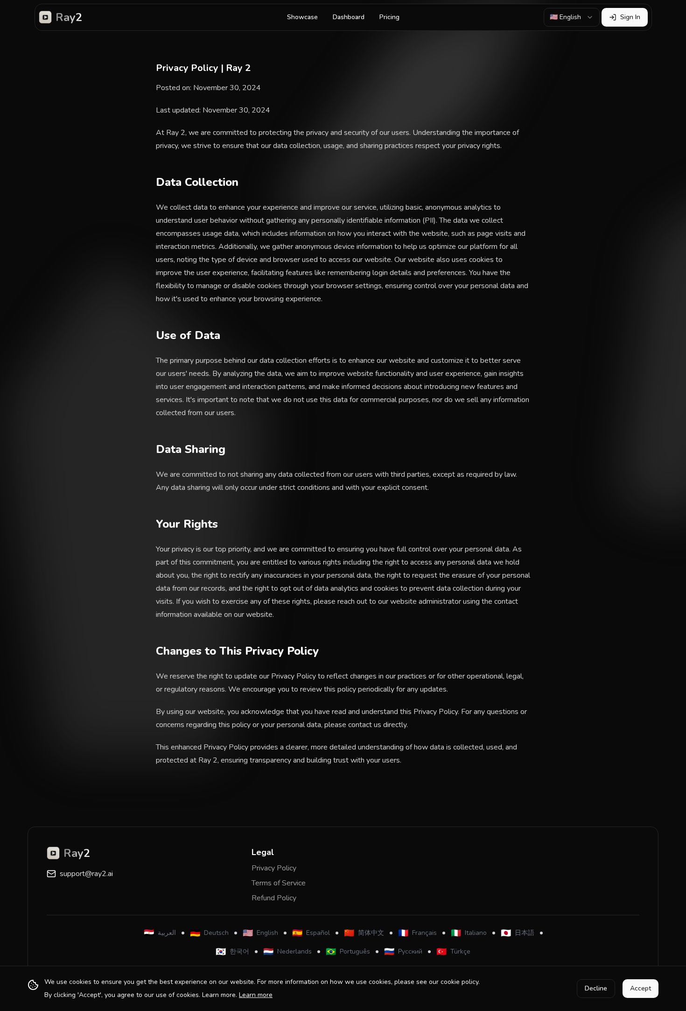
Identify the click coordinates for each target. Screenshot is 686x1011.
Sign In (630, 17)
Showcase (302, 17)
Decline (596, 988)
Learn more (256, 994)
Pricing (389, 17)
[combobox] (572, 17)
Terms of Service (279, 883)
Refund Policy (274, 898)
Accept (640, 988)
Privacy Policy (274, 868)
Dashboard (348, 17)
